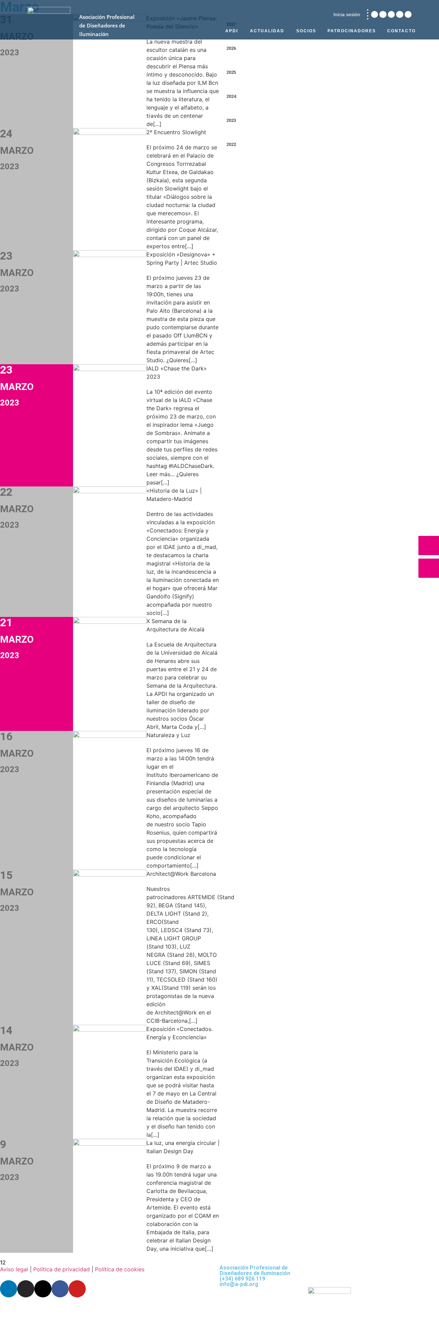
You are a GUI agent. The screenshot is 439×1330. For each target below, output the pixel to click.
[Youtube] (408, 14)
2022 (231, 144)
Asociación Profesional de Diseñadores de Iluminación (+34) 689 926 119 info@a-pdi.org (255, 1275)
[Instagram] (382, 14)
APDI (231, 30)
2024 (231, 96)
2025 (231, 72)
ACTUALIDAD (267, 30)
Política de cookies (119, 1269)
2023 (231, 120)
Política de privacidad (61, 1269)
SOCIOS (306, 30)
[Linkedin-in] (374, 14)
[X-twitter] (391, 14)
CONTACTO (401, 30)
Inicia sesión (346, 14)
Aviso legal (14, 1269)
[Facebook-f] (399, 14)
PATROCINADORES (352, 30)
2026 (231, 48)
